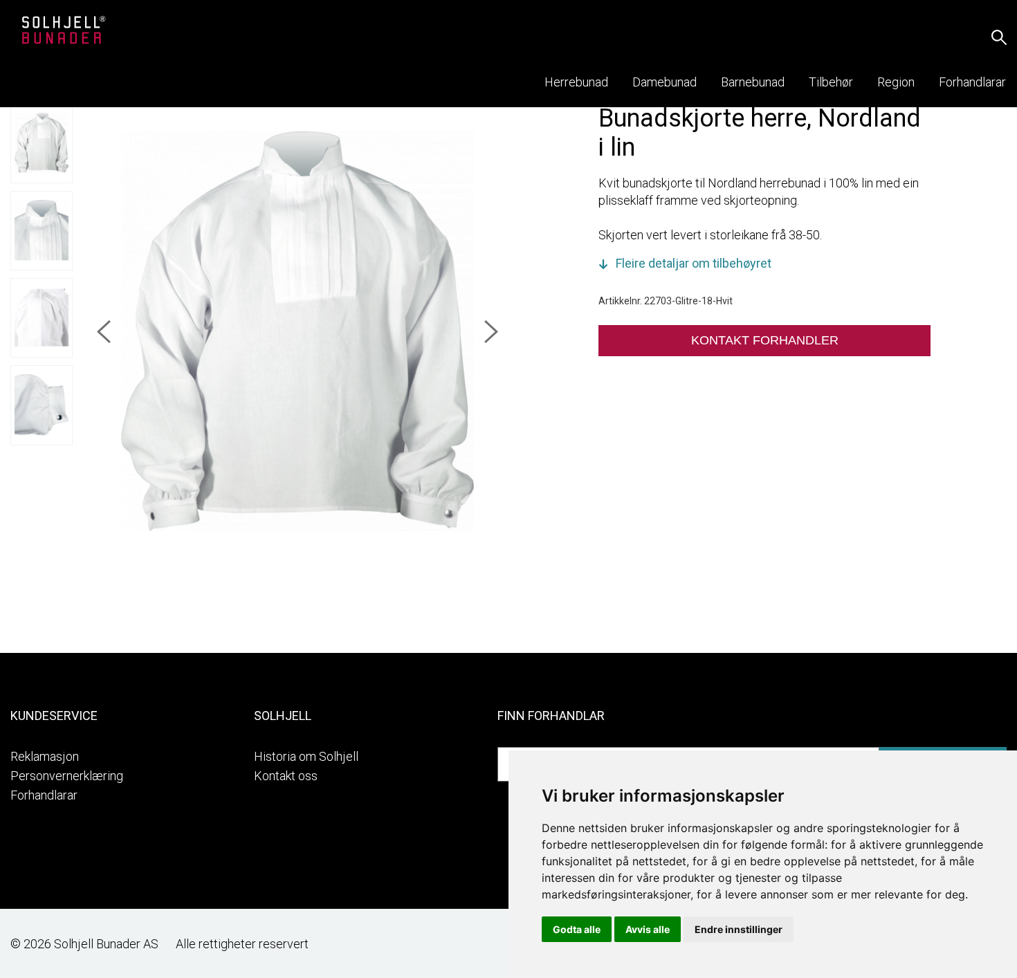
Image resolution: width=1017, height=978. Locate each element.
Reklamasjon (44, 756)
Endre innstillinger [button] (738, 929)
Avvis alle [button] (647, 929)
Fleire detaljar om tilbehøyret (693, 263)
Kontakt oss (286, 775)
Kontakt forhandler (765, 340)
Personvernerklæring (66, 775)
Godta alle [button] (577, 929)
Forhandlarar (43, 795)
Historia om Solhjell (306, 756)
